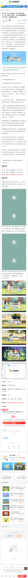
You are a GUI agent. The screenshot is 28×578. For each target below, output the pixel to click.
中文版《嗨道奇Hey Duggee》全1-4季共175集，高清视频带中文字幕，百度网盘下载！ (17, 519)
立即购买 (14, 423)
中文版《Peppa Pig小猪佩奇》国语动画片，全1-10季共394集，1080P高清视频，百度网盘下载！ (17, 495)
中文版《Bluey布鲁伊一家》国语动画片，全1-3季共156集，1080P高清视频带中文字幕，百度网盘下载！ (14, 15)
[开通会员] (25, 568)
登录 (10, 536)
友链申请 (6, 567)
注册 (19, 536)
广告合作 (17, 567)
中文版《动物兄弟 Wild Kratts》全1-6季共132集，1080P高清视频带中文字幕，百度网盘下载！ (17, 501)
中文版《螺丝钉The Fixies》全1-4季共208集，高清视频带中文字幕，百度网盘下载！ (17, 507)
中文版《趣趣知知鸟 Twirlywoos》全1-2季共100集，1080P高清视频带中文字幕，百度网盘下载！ (17, 514)
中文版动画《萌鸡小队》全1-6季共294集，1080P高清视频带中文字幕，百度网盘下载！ (17, 488)
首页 (3, 9)
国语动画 (7, 9)
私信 (25, 20)
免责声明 (11, 567)
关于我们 (22, 567)
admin (6, 20)
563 (14, 457)
